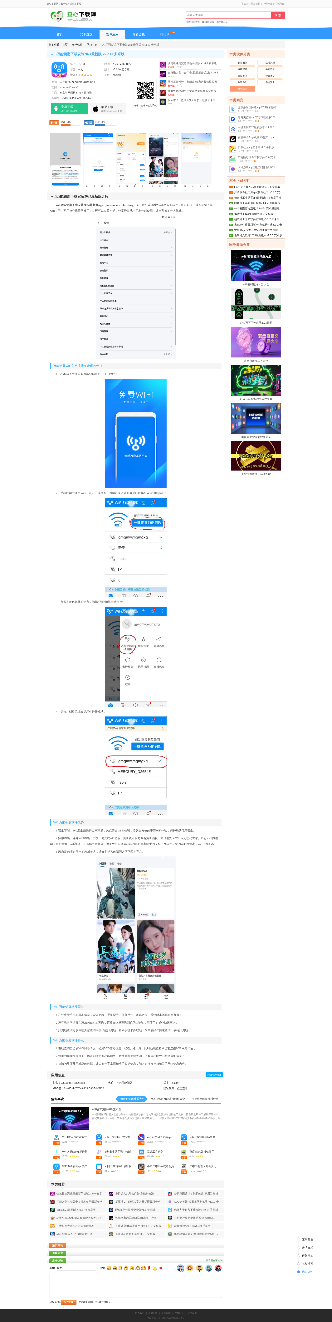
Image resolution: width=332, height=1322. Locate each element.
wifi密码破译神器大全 (106, 1109)
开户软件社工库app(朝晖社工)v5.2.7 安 (257, 192)
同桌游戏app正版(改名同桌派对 (256, 167)
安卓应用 (112, 34)
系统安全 (270, 82)
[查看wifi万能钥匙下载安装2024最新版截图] (59, 69)
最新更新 (255, 3)
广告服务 (179, 1313)
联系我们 (139, 1313)
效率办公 (242, 82)
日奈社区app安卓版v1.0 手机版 (256, 147)
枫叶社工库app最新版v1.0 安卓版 (253, 213)
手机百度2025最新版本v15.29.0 (256, 127)
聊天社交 (270, 75)
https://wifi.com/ (69, 87)
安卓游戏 (86, 34)
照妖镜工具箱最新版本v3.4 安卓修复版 (257, 203)
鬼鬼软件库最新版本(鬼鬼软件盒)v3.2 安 (258, 224)
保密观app (222, 22)
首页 (60, 34)
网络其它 (92, 44)
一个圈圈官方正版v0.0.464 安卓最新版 (257, 208)
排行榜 (165, 34)
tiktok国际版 (208, 22)
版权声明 (166, 1313)
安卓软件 (77, 44)
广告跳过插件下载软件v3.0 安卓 (257, 157)
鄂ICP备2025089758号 (173, 1317)
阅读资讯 (242, 75)
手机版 (244, 3)
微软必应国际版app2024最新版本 (257, 107)
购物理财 (242, 69)
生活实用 (270, 62)
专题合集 (139, 34)
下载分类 (267, 3)
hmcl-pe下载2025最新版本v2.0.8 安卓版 (257, 187)
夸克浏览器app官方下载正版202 (256, 117)
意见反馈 (192, 1313)
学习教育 (270, 69)
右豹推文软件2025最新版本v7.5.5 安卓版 (258, 235)
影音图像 (242, 62)
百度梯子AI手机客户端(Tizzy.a (256, 137)
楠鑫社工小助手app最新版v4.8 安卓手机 (257, 197)
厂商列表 (279, 3)
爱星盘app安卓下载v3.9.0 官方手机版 (256, 230)
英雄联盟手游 (193, 22)
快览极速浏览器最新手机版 (192, 63)
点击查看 (182, 1088)
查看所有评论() (214, 1260)
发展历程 (153, 1313)
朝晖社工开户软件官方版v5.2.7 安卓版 (257, 219)
